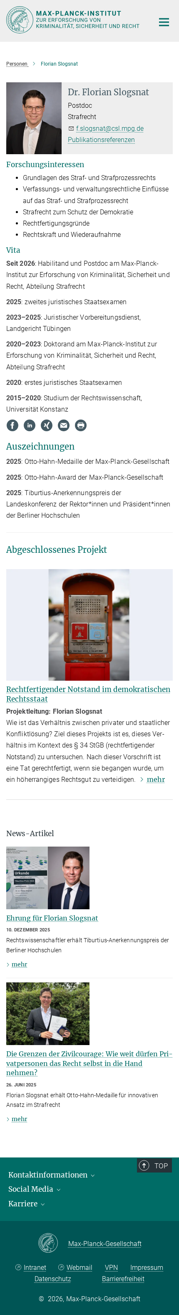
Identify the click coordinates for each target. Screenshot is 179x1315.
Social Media (31, 1189)
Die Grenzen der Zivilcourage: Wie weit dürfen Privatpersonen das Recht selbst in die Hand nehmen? (89, 1063)
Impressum (146, 1268)
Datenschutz (53, 1279)
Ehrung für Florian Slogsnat (52, 918)
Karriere (23, 1204)
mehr (156, 779)
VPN (111, 1268)
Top (161, 1166)
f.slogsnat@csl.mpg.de (110, 128)
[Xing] (46, 425)
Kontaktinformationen (48, 1175)
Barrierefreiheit (123, 1279)
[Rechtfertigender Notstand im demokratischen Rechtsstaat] (89, 625)
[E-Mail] (63, 425)
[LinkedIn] (29, 425)
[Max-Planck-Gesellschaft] (53, 1244)
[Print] (81, 425)
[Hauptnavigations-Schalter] (164, 22)
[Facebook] (12, 425)
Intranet (35, 1268)
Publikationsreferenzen (101, 140)
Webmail (79, 1268)
